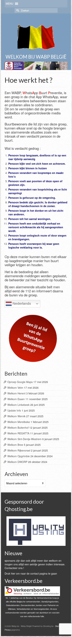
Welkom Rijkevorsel (18, 450)
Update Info (14, 410)
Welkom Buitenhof (18, 427)
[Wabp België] (36, 35)
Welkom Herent (16, 393)
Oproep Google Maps (20, 382)
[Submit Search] (17, 10)
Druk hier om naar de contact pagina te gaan (31, 573)
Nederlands (21, 303)
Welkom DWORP (17, 462)
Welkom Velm (15, 387)
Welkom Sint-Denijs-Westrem (24, 439)
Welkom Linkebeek (18, 405)
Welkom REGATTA (18, 433)
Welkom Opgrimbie (18, 456)
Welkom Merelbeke (18, 422)
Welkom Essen (16, 399)
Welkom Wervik (16, 416)
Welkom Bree (15, 445)
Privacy (8, 630)
